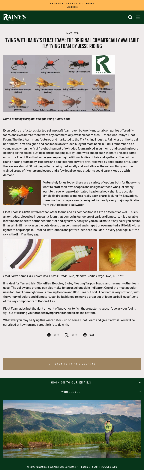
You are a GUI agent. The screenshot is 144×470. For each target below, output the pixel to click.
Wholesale (71, 391)
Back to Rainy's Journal (75, 363)
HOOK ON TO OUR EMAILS (71, 382)
